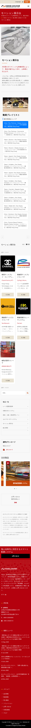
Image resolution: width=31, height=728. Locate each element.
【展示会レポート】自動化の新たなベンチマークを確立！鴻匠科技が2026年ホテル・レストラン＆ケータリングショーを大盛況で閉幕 (15, 637)
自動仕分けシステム (8, 411)
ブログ (5, 713)
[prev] (2, 237)
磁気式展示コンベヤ (8, 361)
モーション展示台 (6, 20)
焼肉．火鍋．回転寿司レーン (11, 415)
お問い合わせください (14, 534)
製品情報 (6, 697)
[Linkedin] (5, 595)
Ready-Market (21, 725)
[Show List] (29, 244)
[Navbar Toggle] (28, 6)
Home (5, 18)
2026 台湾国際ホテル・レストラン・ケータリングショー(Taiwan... (15, 657)
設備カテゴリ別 (22, 18)
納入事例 (15, 18)
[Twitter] (3, 595)
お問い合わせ (15, 556)
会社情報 (6, 694)
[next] (28, 237)
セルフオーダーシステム (10, 419)
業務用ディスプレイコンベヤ (23, 276)
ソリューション (7, 703)
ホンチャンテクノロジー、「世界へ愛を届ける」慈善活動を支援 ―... (15, 666)
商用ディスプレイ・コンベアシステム (8, 276)
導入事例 (6, 700)
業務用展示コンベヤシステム (23, 318)
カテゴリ (9, 18)
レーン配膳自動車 (8, 406)
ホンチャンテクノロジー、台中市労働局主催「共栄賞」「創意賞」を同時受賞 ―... (15, 675)
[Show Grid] (27, 244)
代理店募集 (6, 710)
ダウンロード (9, 449)
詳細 (15, 502)
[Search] (27, 393)
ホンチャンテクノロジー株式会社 (19, 722)
